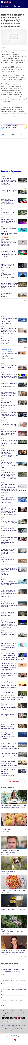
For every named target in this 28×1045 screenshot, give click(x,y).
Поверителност (10, 1028)
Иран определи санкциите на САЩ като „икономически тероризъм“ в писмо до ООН (8, 202)
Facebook (16, 134)
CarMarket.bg (5, 1012)
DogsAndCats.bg (20, 1010)
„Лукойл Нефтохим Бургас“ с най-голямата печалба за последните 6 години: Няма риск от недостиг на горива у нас (9, 511)
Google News (7, 134)
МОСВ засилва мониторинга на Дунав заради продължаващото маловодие (9, 604)
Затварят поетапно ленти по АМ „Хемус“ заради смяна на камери (9, 212)
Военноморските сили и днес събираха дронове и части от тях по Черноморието (9, 321)
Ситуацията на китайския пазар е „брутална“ (9, 191)
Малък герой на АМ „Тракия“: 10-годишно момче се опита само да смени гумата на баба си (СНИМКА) (12, 656)
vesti (4, 994)
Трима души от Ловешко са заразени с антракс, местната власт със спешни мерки (9, 500)
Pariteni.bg (3, 1013)
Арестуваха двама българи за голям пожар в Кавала (9, 295)
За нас (3, 1025)
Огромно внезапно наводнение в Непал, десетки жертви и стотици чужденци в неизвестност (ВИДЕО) (8, 476)
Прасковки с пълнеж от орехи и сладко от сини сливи (13, 828)
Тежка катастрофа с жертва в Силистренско (9, 529)
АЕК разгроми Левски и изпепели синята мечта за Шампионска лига (12, 1001)
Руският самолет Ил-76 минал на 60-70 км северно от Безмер (8, 367)
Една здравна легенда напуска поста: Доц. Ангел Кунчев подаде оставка (8, 646)
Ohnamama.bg (16, 1012)
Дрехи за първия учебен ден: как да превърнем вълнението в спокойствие (9, 243)
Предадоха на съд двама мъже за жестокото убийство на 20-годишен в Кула (9, 443)
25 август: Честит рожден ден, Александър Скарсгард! (10, 851)
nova (4, 974)
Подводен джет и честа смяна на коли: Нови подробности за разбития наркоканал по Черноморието (9, 624)
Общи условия (20, 1036)
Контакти (23, 1025)
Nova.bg (16, 1013)
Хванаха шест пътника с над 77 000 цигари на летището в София (9, 433)
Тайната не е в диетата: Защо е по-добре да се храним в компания (8, 726)
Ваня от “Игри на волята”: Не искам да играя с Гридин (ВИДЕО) (9, 521)
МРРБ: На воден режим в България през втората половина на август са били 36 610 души (9, 331)
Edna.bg (8, 1013)
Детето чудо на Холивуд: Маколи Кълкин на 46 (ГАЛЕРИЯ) (9, 675)
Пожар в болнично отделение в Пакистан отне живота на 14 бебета (9, 424)
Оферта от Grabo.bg (5, 349)
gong (4, 1005)
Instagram (25, 134)
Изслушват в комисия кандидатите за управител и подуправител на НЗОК (8, 772)
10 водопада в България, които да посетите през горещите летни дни (12, 930)
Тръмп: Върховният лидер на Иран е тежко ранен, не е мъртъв (8, 393)
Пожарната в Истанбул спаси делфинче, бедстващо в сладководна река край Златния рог (9, 231)
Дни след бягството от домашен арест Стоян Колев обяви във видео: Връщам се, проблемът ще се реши (9, 593)
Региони (17, 6)
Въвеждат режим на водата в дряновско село (9, 560)
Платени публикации (16, 1025)
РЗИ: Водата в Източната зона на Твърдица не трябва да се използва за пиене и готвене (9, 582)
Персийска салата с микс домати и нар (13, 890)
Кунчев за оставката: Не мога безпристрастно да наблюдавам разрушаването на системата (9, 571)
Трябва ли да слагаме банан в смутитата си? (13, 910)
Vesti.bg (12, 1013)
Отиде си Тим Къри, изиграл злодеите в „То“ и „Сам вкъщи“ (9, 265)
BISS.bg (10, 1012)
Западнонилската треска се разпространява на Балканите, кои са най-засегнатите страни (9, 666)
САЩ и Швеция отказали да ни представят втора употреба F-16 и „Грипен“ (9, 376)
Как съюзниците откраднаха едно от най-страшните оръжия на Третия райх (12, 970)
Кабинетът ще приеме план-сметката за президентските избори (9, 763)
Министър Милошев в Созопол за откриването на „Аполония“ (9, 221)
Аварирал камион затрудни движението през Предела (8, 634)
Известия (15, 1030)
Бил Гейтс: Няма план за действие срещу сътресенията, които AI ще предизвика (9, 253)
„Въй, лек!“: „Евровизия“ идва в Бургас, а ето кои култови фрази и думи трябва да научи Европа (9, 684)
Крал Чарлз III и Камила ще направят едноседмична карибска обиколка (9, 735)
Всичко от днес (14, 781)
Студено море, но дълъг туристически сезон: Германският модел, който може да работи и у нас (11, 745)
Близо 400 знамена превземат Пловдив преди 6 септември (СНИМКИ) (7, 551)
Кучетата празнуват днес (8, 871)
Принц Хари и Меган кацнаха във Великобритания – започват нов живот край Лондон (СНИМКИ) (9, 454)
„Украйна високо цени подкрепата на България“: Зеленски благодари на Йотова (8, 275)
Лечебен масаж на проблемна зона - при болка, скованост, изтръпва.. (9, 355)
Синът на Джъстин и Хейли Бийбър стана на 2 (13, 980)
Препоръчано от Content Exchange (18, 956)
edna (4, 983)
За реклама (8, 1025)
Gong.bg (14, 1010)
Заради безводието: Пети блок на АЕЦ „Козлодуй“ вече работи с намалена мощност (9, 465)
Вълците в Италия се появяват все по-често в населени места (9, 613)
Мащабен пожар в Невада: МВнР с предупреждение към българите (8, 341)
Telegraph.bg (22, 1013)
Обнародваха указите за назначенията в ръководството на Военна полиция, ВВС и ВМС (9, 404)
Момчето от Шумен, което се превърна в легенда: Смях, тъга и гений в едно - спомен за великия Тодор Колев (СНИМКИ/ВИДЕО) (12, 695)
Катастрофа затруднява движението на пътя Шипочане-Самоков (9, 385)
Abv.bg (4, 1010)
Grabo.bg (22, 1012)
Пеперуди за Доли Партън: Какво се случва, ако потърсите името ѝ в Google (9, 706)
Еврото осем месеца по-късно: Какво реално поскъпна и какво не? (9, 716)
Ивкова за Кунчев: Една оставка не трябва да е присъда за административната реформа (9, 540)
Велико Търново (11, 171)
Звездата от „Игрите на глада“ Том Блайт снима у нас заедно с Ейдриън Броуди (13, 951)
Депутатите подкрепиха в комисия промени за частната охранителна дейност (9, 415)
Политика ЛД (20, 1028)
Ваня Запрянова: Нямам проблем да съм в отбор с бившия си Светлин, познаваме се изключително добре (13, 807)
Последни (4, 6)
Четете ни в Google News (14, 1021)
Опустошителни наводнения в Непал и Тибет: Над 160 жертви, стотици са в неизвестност (8, 182)
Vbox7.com (9, 1010)
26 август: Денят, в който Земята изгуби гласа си (14, 990)
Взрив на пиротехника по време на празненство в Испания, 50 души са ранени (9, 285)
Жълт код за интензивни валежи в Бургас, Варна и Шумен (9, 755)
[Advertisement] (14, 153)
